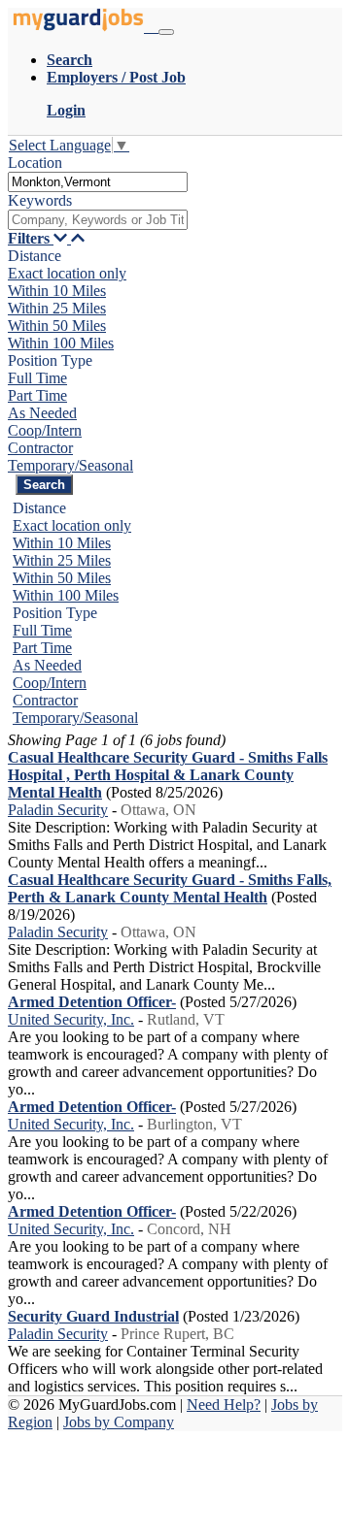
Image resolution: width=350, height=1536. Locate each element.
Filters (30, 238)
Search (69, 59)
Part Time (37, 395)
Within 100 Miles (61, 343)
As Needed (42, 413)
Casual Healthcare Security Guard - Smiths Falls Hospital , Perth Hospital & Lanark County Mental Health (168, 775)
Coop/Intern (45, 430)
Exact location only (67, 273)
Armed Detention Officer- (92, 1002)
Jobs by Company (118, 1422)
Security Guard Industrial (93, 1316)
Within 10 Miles (57, 290)
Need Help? (224, 1404)
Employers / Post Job (116, 77)
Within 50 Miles (57, 325)
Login (66, 110)
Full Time (37, 378)
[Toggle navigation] (166, 32)
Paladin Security (58, 809)
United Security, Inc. (71, 1019)
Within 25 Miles (57, 308)
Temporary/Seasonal (70, 465)
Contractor (40, 448)
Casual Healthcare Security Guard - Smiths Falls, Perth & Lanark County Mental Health (170, 888)
